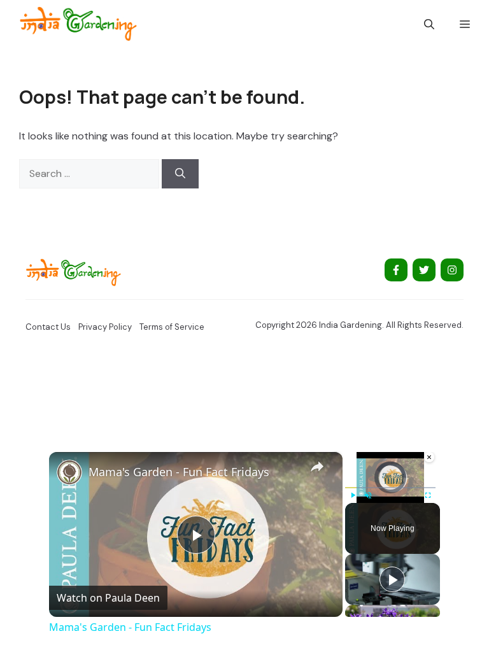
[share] (317, 466)
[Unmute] (368, 495)
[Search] (180, 173)
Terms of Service (171, 326)
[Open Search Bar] (429, 24)
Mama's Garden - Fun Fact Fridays (179, 471)
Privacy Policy (105, 326)
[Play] (352, 495)
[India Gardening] (78, 24)
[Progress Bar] (390, 487)
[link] (69, 472)
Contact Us (48, 326)
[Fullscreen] (428, 495)
